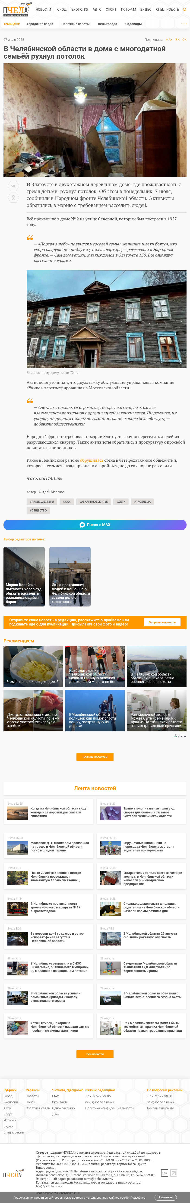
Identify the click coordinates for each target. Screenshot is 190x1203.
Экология (79, 9)
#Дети (121, 501)
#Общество (38, 510)
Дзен (56, 1114)
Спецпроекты (168, 9)
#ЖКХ (67, 501)
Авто (97, 9)
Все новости (95, 1054)
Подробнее (137, 1197)
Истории (128, 9)
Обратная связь (38, 1108)
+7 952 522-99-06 (98, 1096)
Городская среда (40, 24)
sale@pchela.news (160, 1102)
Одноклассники (64, 1108)
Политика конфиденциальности (109, 1108)
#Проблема (142, 501)
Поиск (30, 1102)
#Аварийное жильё (93, 501)
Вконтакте (60, 1102)
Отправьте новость (162, 622)
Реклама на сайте (160, 1108)
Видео (146, 9)
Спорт (111, 9)
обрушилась (91, 460)
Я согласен (166, 1197)
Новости (43, 9)
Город (61, 9)
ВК (177, 39)
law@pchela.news (49, 1186)
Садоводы (133, 24)
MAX (169, 39)
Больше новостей (95, 757)
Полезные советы (75, 24)
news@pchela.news (99, 1102)
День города (107, 24)
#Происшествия (42, 501)
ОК (184, 39)
